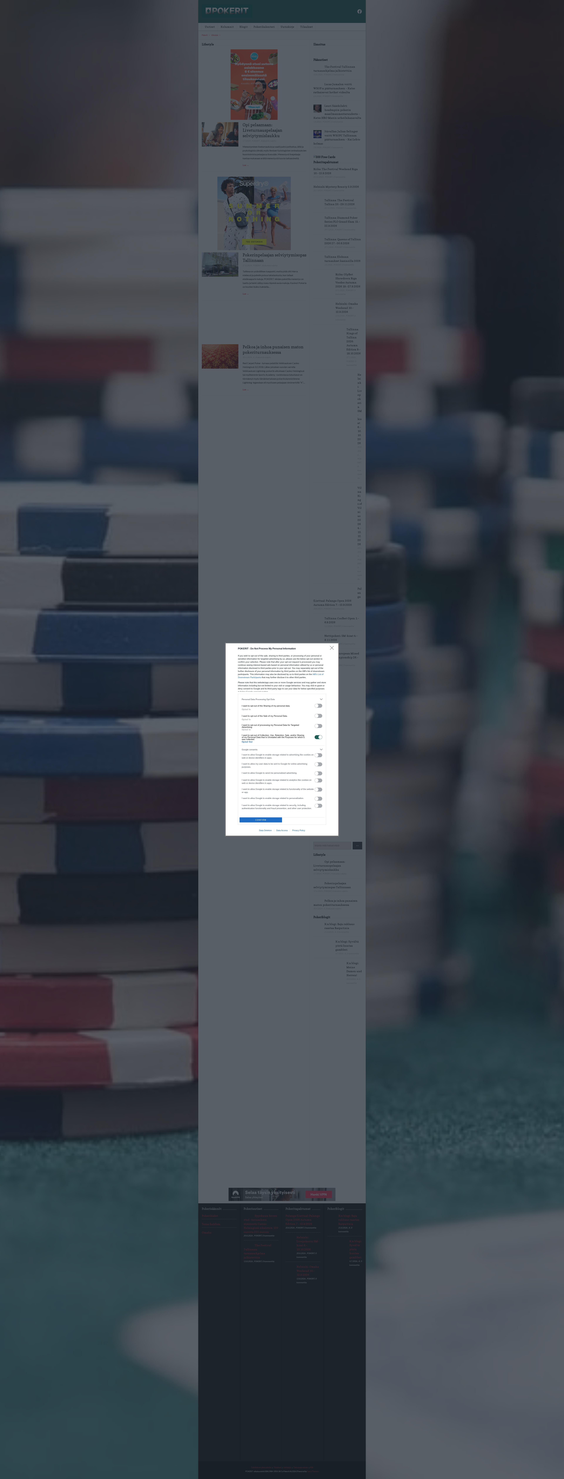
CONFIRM (260, 820)
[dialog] (282, 739)
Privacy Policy (298, 830)
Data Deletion (265, 830)
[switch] (318, 706)
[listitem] (282, 699)
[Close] (333, 649)
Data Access (282, 830)
